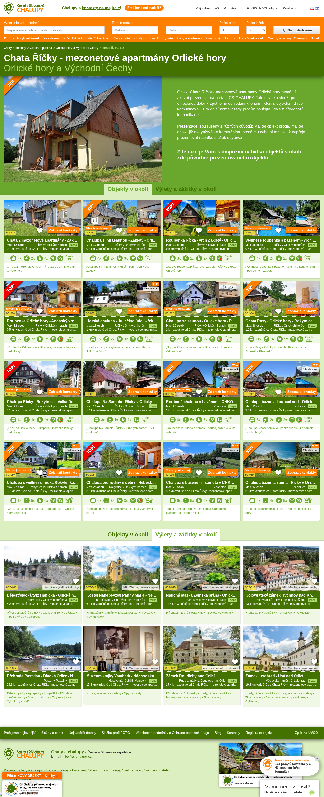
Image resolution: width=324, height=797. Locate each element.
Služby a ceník (52, 733)
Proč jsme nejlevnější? (144, 7)
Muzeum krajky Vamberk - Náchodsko (120, 676)
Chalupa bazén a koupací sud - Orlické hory (284, 402)
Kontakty (289, 8)
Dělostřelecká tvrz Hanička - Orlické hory (43, 595)
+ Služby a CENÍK (32, 776)
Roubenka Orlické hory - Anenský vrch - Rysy (48, 321)
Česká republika (41, 48)
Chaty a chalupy (15, 48)
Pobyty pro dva (143, 38)
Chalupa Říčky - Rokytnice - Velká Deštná (44, 402)
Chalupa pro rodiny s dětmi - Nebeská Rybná (126, 482)
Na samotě (122, 38)
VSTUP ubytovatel (228, 8)
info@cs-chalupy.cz (77, 756)
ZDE (69, 259)
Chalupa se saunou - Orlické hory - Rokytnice (206, 321)
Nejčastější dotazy (82, 733)
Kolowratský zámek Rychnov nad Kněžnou (284, 595)
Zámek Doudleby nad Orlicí (190, 676)
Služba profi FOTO (116, 733)
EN (317, 8)
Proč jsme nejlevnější (20, 733)
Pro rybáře (165, 38)
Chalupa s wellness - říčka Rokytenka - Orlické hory (53, 482)
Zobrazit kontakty (63, 230)
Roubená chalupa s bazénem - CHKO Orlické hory (211, 402)
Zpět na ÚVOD (306, 733)
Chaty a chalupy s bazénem (65, 770)
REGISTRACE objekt (262, 8)
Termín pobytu (122, 22)
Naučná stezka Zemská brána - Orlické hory (205, 595)
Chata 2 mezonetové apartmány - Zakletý (43, 240)
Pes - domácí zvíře (56, 38)
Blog (218, 733)
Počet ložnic (255, 22)
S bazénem (102, 38)
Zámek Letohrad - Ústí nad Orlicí (274, 676)
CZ (312, 8)
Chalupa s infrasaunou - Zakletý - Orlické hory (127, 240)
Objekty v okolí (127, 189)
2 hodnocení (231, 450)
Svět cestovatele (156, 770)
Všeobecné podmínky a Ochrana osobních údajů (172, 733)
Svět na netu (132, 770)
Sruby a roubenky (189, 38)
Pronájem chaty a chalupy (23, 770)
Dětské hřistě (82, 38)
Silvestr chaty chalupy (104, 770)
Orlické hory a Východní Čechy (77, 48)
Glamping (301, 38)
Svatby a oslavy (280, 38)
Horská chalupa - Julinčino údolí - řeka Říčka (126, 321)
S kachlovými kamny (219, 38)
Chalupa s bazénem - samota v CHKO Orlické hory (211, 482)
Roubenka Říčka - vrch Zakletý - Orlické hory (206, 240)
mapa (73, 599)
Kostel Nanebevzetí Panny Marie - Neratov (124, 595)
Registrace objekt (259, 733)
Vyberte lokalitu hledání (21, 22)
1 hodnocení (151, 288)
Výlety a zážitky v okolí (186, 189)
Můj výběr (202, 8)
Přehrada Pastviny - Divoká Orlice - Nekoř (44, 676)
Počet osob (227, 22)
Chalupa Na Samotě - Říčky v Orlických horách (128, 402)
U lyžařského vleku (251, 38)
